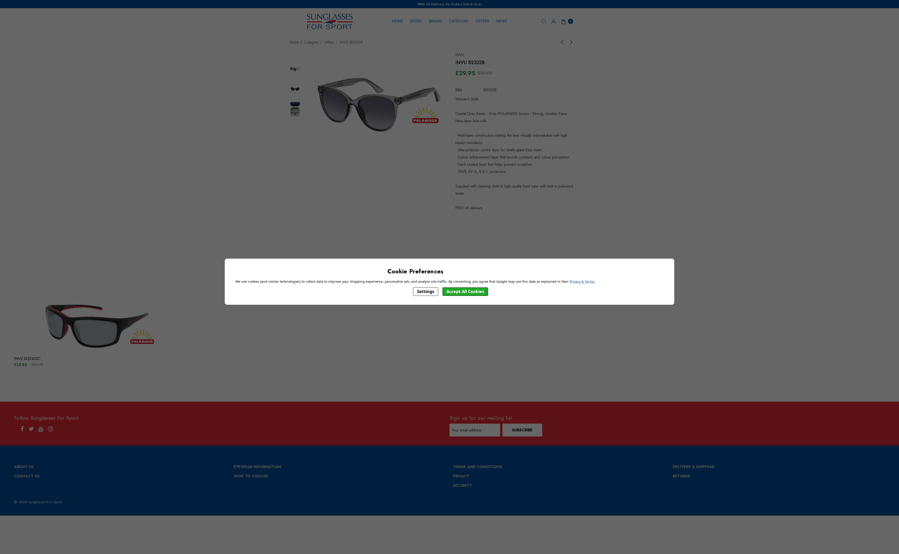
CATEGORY (459, 21)
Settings (425, 291)
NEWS (501, 21)
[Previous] (563, 42)
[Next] (570, 42)
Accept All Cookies (465, 291)
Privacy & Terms (582, 281)
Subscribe (522, 430)
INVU (459, 55)
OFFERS (482, 21)
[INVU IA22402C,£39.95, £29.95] (96, 324)
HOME (397, 21)
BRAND (435, 21)
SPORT (416, 21)
